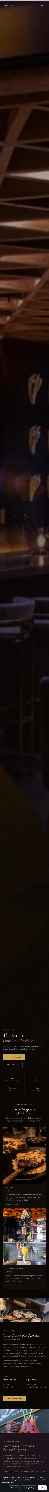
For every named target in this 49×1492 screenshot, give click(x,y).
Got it (42, 1488)
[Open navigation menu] (42, 4)
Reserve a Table (14, 1057)
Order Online (13, 1064)
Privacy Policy (28, 1488)
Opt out (14, 1488)
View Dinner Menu (14, 1398)
